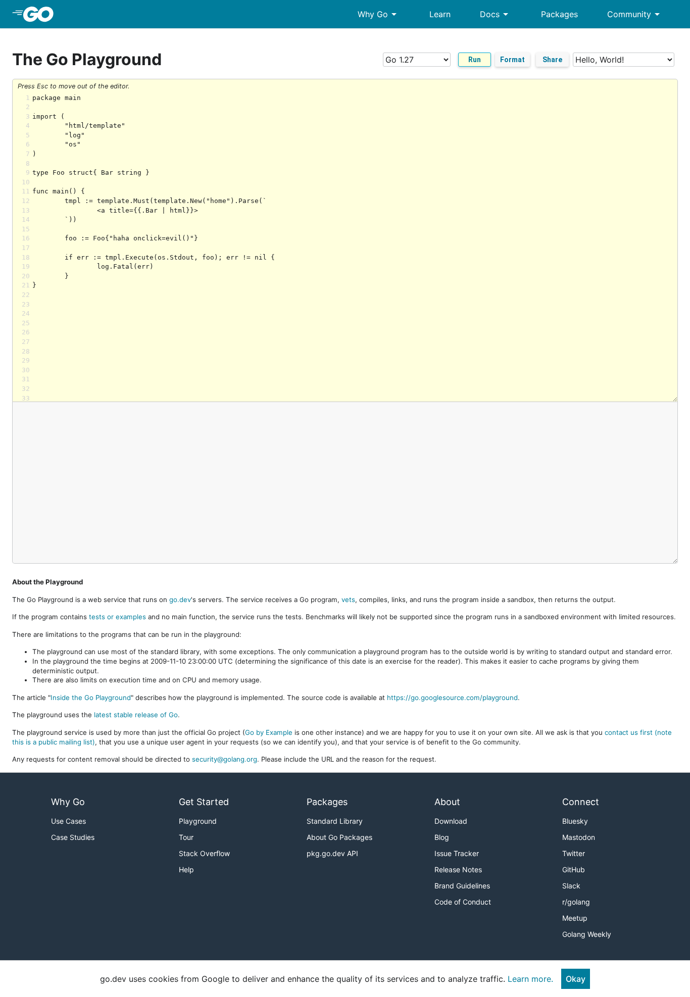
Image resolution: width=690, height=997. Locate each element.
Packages (559, 14)
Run (474, 60)
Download (450, 821)
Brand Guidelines (462, 885)
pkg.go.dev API (332, 853)
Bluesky (575, 821)
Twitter (573, 853)
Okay (575, 979)
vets (348, 599)
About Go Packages (339, 837)
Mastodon (578, 837)
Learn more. (530, 979)
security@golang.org (224, 759)
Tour (186, 837)
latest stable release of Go (136, 715)
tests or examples (117, 617)
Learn (440, 14)
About (447, 801)
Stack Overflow (204, 853)
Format (512, 60)
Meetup (574, 918)
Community (635, 14)
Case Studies (72, 837)
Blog (441, 837)
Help (186, 869)
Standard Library (335, 821)
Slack (571, 885)
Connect (580, 801)
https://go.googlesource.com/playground (452, 697)
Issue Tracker (456, 853)
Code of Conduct (462, 902)
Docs (496, 14)
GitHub (573, 869)
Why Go (379, 14)
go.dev (180, 599)
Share (552, 60)
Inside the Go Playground (91, 697)
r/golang (576, 902)
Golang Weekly (586, 934)
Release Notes (458, 869)
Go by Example (268, 732)
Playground (198, 821)
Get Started (204, 801)
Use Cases (68, 821)
